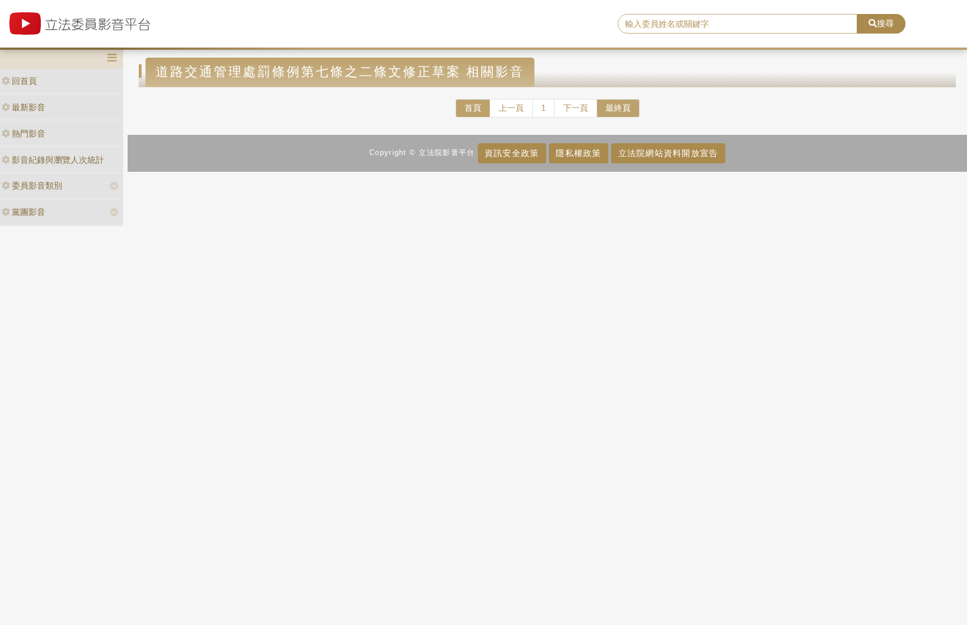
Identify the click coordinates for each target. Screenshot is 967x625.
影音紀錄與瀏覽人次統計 (58, 160)
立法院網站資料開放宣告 (668, 153)
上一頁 (511, 107)
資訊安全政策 (512, 153)
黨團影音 (28, 212)
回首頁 (24, 81)
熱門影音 (28, 133)
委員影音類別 (37, 185)
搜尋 (885, 23)
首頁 (472, 107)
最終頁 (618, 107)
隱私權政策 (578, 153)
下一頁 (575, 107)
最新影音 (28, 107)
